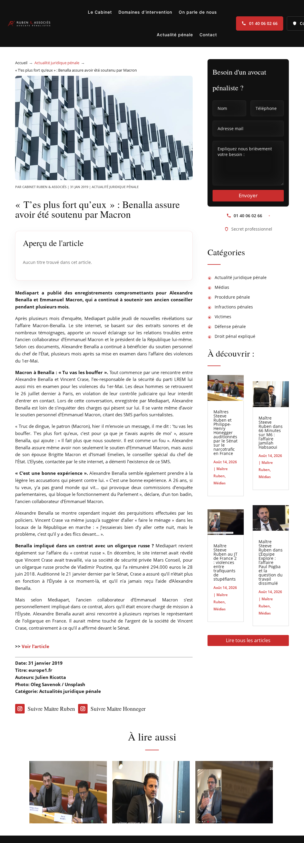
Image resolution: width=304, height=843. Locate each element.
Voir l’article (35, 646)
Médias (219, 483)
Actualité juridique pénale (56, 62)
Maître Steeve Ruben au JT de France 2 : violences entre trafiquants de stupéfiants (225, 562)
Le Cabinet (100, 12)
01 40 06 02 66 (263, 23)
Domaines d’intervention (145, 12)
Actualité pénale (175, 34)
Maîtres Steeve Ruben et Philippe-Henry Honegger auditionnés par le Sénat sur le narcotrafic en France (225, 432)
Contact (208, 34)
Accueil (21, 62)
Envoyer (248, 195)
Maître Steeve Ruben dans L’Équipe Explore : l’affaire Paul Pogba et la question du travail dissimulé (271, 562)
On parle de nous (198, 12)
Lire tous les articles (248, 640)
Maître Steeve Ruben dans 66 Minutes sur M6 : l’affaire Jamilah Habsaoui (271, 432)
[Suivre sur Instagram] (20, 708)
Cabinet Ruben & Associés (44, 187)
